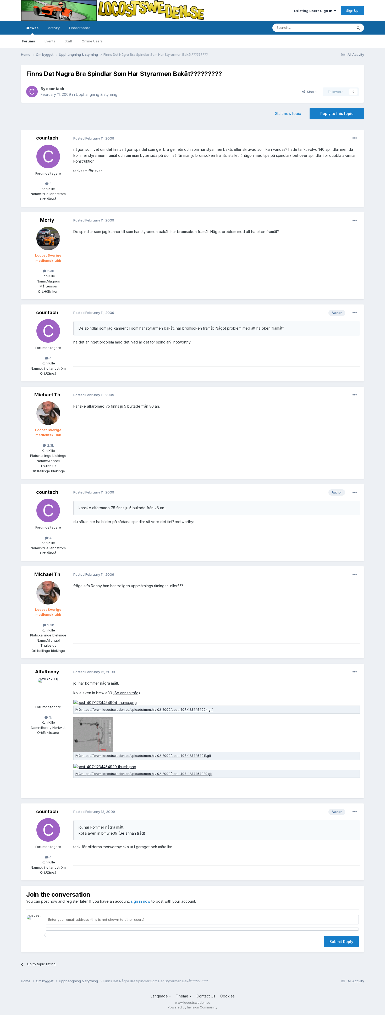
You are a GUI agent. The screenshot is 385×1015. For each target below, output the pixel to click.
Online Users (92, 41)
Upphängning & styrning (96, 94)
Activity (54, 28)
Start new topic (288, 113)
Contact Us (205, 996)
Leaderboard (79, 28)
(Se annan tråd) (126, 693)
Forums (28, 41)
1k (50, 717)
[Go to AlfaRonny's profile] (48, 690)
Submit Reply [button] (341, 941)
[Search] (358, 28)
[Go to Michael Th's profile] (48, 413)
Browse (32, 28)
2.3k (50, 271)
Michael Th (47, 394)
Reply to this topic (336, 113)
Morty (47, 220)
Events (50, 41)
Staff (68, 41)
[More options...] (354, 138)
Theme (182, 996)
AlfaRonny (47, 671)
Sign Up (352, 10)
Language (160, 996)
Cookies (227, 996)
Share (311, 92)
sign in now (140, 901)
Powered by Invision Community (192, 1007)
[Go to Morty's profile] (48, 238)
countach (55, 88)
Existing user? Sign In (314, 11)
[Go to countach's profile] (32, 91)
